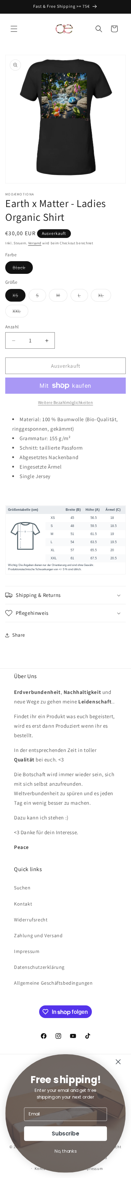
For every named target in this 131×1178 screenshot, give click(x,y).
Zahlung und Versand (38, 935)
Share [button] (18, 635)
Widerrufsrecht (31, 919)
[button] (14, 29)
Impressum (26, 951)
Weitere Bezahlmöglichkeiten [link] (65, 402)
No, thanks (65, 1151)
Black (23, 269)
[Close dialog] (118, 1061)
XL (104, 297)
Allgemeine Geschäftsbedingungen (53, 983)
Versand (35, 243)
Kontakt (23, 904)
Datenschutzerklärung (39, 967)
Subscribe (65, 1133)
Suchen (22, 887)
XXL (20, 312)
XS (19, 297)
